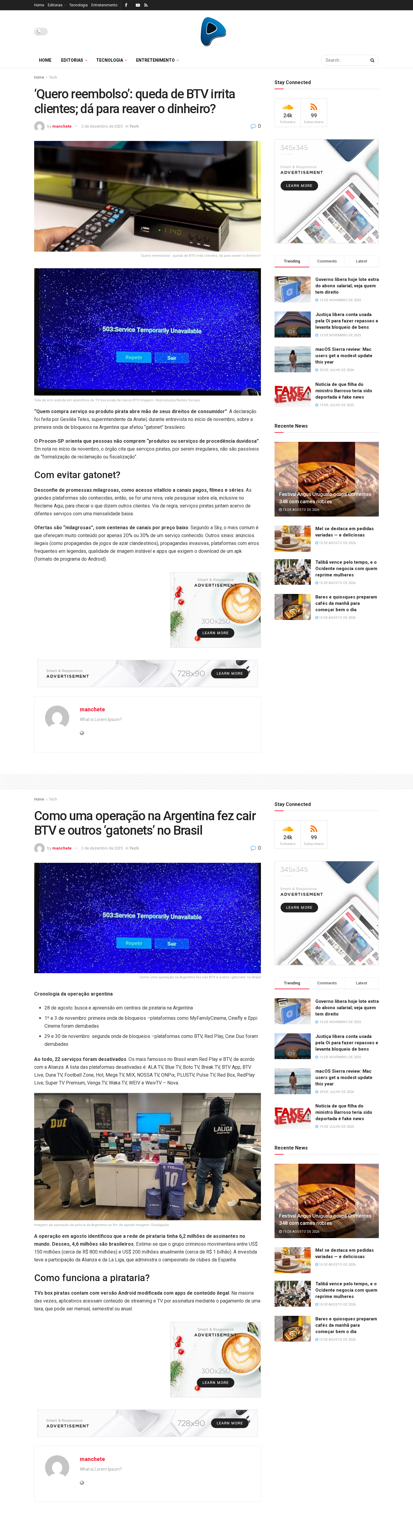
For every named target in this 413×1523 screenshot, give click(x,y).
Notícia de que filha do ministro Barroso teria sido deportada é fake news (343, 391)
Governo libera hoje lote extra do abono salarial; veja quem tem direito (347, 286)
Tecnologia (78, 5)
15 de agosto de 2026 (300, 510)
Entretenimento (104, 5)
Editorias (55, 5)
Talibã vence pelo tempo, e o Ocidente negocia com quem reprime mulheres (346, 568)
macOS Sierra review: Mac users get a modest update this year (343, 356)
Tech (53, 77)
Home (39, 5)
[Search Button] (373, 60)
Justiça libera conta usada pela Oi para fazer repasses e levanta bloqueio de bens (346, 321)
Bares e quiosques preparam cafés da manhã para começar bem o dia (346, 603)
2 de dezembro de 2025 (102, 126)
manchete (62, 126)
